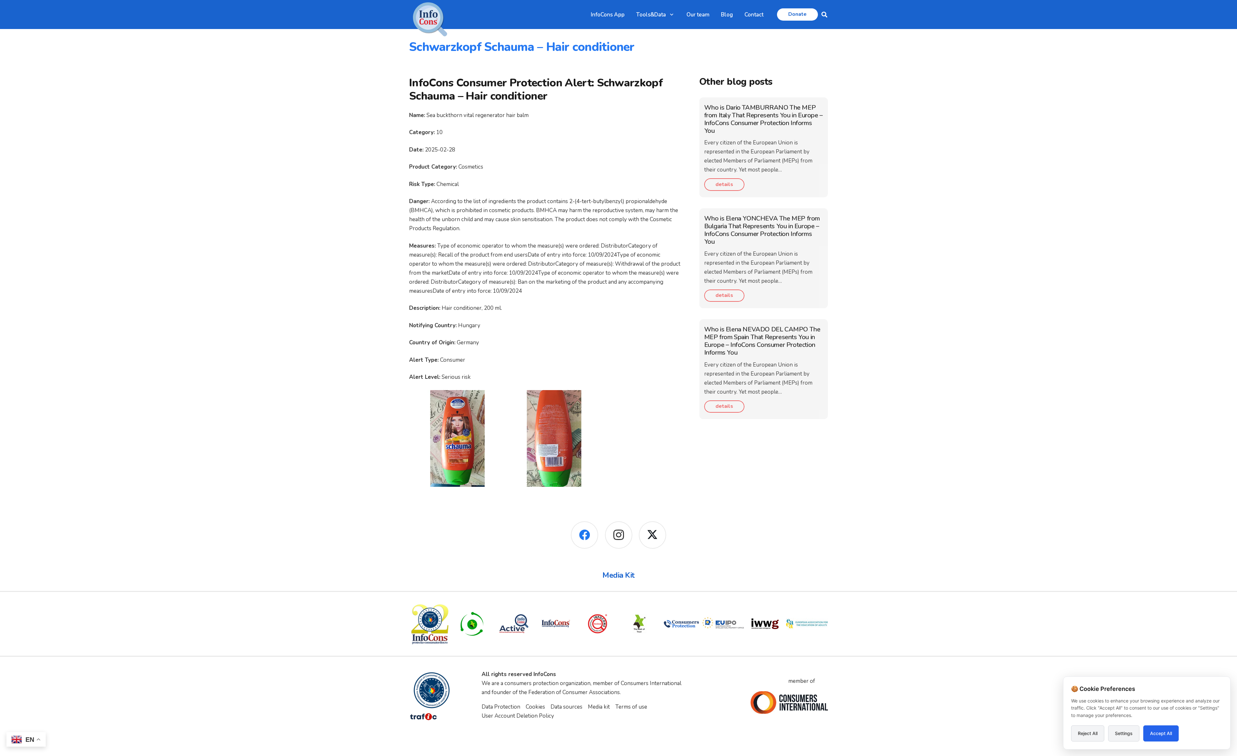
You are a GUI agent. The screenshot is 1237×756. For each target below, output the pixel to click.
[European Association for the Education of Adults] (807, 624)
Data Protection (501, 707)
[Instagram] (618, 535)
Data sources (566, 707)
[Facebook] (584, 535)
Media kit (599, 707)
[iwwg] (765, 624)
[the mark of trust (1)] (639, 624)
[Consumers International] (789, 702)
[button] (671, 14)
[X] (652, 535)
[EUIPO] (723, 624)
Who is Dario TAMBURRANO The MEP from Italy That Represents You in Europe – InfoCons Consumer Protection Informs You (763, 119)
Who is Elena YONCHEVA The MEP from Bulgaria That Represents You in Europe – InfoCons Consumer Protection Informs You (762, 230)
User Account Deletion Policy (518, 716)
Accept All (1161, 733)
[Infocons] (430, 624)
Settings (1124, 733)
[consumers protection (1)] (681, 624)
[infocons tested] (597, 624)
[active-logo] (514, 623)
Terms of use (631, 707)
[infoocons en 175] (556, 624)
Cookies (535, 707)
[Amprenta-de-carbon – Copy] (472, 624)
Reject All (1088, 733)
